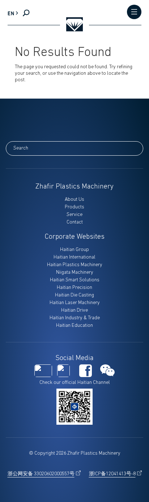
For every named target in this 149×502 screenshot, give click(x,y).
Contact (75, 222)
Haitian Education (74, 325)
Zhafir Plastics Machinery (74, 186)
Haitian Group (74, 249)
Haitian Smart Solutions (74, 280)
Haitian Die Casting (74, 295)
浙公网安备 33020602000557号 (41, 474)
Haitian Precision (74, 287)
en (11, 14)
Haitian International (74, 257)
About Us (74, 199)
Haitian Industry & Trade (75, 318)
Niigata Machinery (74, 272)
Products (74, 207)
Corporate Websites (75, 237)
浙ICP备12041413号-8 (112, 474)
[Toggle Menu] (134, 12)
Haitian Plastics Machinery (74, 265)
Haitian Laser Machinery (75, 303)
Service (74, 214)
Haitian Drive (74, 310)
